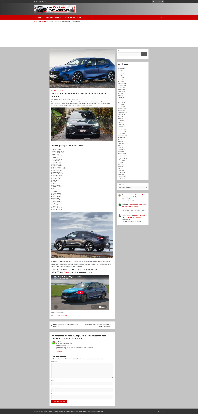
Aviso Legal (39, 17)
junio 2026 (120, 72)
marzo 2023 (121, 147)
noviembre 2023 (122, 132)
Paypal (67, 272)
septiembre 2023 (122, 135)
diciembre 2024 (122, 106)
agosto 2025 (121, 91)
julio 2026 (120, 70)
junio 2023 (120, 141)
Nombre (53, 380)
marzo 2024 (121, 124)
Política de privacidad (53, 17)
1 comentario (75, 99)
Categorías (121, 184)
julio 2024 (120, 116)
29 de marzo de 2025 (56, 99)
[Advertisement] (99, 34)
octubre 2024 (121, 110)
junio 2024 (120, 118)
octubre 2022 (121, 157)
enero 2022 (121, 174)
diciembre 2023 (122, 130)
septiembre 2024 (122, 112)
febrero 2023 (121, 149)
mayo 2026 (121, 74)
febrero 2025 (63, 315)
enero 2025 (121, 105)
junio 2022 (120, 164)
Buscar (120, 51)
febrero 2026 (121, 79)
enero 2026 (121, 81)
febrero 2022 (121, 172)
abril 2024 (120, 122)
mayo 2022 (121, 166)
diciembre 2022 (122, 153)
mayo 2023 (121, 143)
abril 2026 (120, 76)
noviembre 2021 (122, 178)
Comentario (54, 361)
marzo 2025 (121, 101)
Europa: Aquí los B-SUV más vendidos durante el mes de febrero (65, 325)
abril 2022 (120, 168)
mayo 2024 (121, 120)
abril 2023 (120, 145)
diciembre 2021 (122, 176)
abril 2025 (120, 99)
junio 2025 (120, 95)
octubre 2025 (121, 87)
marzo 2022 (121, 170)
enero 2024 (121, 128)
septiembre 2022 (122, 159)
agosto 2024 (121, 114)
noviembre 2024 (122, 108)
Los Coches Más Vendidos (50, 411)
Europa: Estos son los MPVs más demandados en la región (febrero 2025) (98, 325)
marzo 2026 (121, 78)
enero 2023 (121, 151)
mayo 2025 (121, 97)
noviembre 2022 (122, 155)
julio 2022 (120, 162)
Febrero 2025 (60, 90)
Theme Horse (82, 411)
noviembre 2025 (122, 85)
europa (58, 315)
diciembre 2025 (122, 83)
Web (52, 394)
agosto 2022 (121, 161)
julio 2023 (120, 139)
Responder (59, 351)
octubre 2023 (121, 134)
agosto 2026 (121, 68)
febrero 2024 (121, 126)
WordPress (100, 411)
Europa (53, 90)
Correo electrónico (56, 387)
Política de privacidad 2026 (72, 17)
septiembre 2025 (122, 89)
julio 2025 (120, 93)
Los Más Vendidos (66, 99)
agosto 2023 (121, 137)
